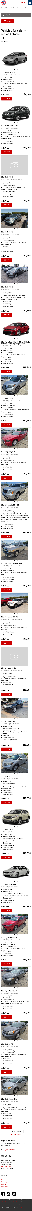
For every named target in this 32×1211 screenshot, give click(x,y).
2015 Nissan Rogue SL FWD (9, 126)
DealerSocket (16, 1201)
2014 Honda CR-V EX (7, 399)
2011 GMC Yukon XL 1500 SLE (10, 505)
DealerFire (4, 1201)
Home (3, 8)
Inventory (4, 1182)
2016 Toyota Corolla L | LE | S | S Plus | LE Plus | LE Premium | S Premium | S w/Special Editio (15, 343)
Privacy (23, 1207)
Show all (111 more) (16, 1134)
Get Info (7, 99)
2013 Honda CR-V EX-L (7, 776)
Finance (3, 1184)
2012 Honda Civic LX (7, 177)
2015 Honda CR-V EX (7, 829)
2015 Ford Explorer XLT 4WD (9, 617)
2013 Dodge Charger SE (8, 452)
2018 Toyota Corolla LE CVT (9, 938)
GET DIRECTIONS (6, 1166)
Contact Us (4, 1186)
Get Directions (5, 1145)
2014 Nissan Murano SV (8, 72)
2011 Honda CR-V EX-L (7, 1044)
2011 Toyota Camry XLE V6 (9, 991)
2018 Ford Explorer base (8, 721)
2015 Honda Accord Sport (8, 884)
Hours (17, 1150)
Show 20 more (16, 1131)
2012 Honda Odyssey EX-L (9, 1099)
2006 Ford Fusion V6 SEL (8, 668)
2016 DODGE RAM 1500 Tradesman (11, 564)
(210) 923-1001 (9, 1150)
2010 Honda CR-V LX (7, 232)
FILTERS (8, 21)
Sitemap (28, 1207)
